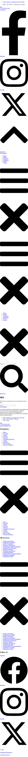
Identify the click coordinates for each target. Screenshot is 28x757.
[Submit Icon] (15, 364)
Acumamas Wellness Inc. (6, 752)
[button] (5, 8)
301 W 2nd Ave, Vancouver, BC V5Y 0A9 (13, 2)
